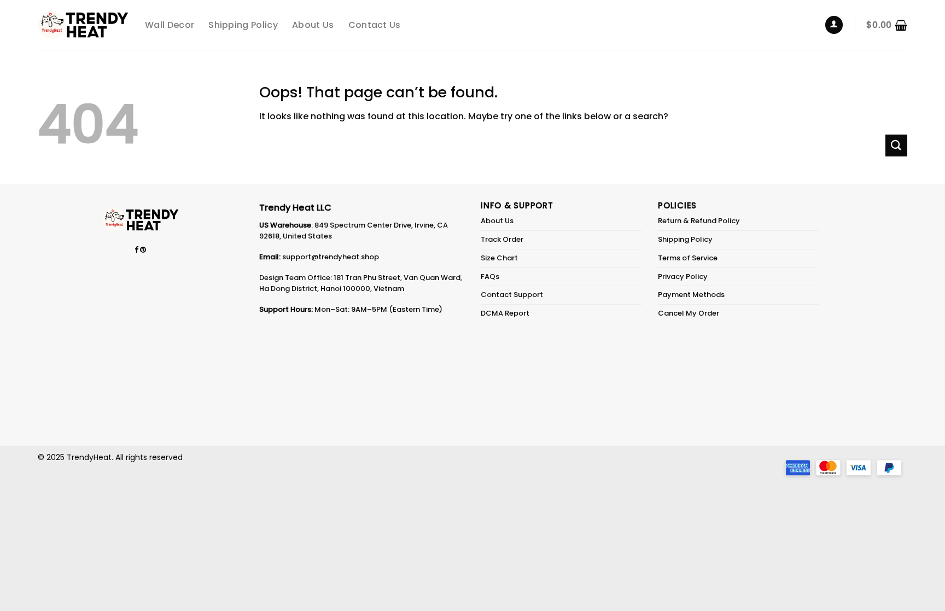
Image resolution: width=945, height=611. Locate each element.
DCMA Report (505, 313)
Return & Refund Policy (699, 221)
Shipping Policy (243, 25)
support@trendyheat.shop (330, 257)
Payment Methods (691, 294)
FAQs (490, 276)
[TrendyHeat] (83, 25)
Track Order (502, 239)
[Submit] (896, 145)
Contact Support (512, 294)
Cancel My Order (688, 313)
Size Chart (499, 258)
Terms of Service (688, 258)
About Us (313, 25)
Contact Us (374, 25)
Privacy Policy (683, 276)
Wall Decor (169, 25)
